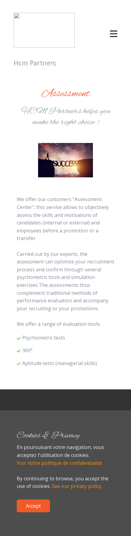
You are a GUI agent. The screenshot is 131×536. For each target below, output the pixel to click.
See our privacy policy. (77, 486)
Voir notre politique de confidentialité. (60, 463)
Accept (33, 506)
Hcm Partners (35, 63)
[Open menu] (113, 34)
